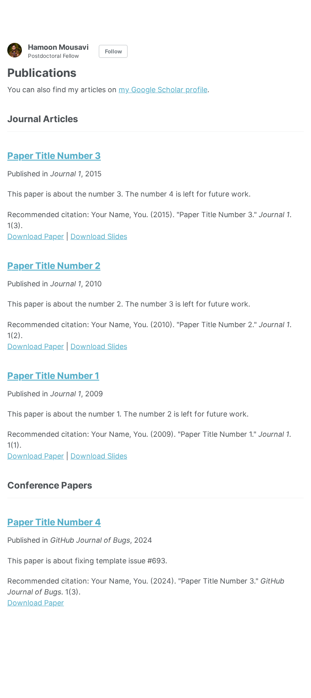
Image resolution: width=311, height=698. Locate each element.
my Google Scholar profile (163, 89)
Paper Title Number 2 (53, 265)
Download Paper (35, 236)
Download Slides (98, 236)
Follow (113, 51)
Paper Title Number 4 (54, 521)
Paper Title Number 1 (53, 375)
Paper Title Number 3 (54, 155)
